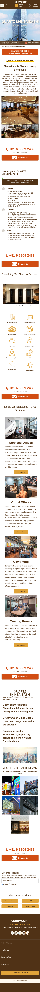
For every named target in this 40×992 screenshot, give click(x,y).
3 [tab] (17, 305)
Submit (32, 881)
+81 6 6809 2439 (33, 43)
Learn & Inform (6, 957)
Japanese (14, 884)
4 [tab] (19, 305)
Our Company (6, 950)
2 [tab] (14, 305)
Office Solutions (6, 943)
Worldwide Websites (20, 972)
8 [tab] (31, 305)
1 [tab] (11, 305)
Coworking (10, 906)
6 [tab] (25, 305)
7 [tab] (28, 305)
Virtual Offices (30, 901)
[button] (18, 40)
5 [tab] (22, 305)
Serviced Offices (10, 901)
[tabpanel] (21, 294)
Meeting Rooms (30, 906)
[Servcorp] (20, 2)
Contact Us (21, 472)
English (5, 884)
